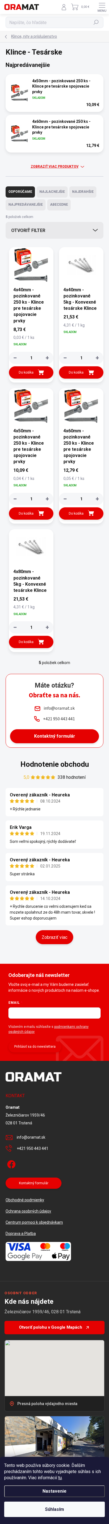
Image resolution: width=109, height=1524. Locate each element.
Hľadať (96, 22)
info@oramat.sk (31, 1137)
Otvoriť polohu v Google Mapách (50, 1327)
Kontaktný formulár (54, 736)
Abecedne (59, 205)
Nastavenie (54, 1491)
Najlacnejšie (52, 192)
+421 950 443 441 (32, 1148)
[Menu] (102, 7)
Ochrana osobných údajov (28, 1211)
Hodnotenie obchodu (54, 764)
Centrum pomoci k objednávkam (34, 1222)
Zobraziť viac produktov (55, 166)
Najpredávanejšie (25, 205)
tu (60, 1477)
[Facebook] (10, 1163)
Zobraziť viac (54, 937)
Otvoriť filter (28, 230)
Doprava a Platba (21, 1233)
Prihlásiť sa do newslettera (35, 1047)
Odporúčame (20, 192)
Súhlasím (54, 1509)
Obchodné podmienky (25, 1200)
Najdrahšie (83, 192)
